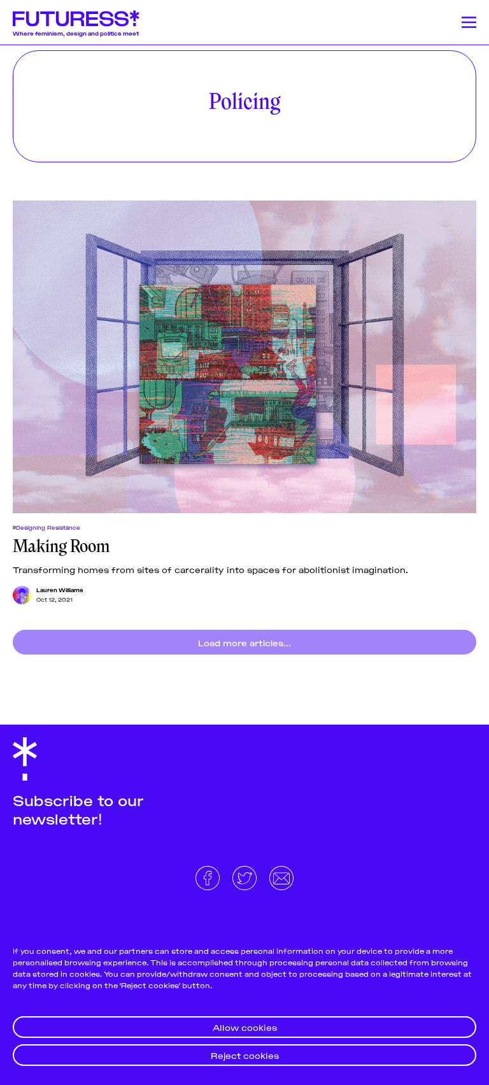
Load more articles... (244, 642)
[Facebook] (208, 875)
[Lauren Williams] (22, 595)
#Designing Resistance (46, 527)
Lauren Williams (59, 589)
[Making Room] (244, 357)
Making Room (61, 546)
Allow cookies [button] (245, 1026)
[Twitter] (245, 875)
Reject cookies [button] (245, 1054)
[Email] (281, 875)
